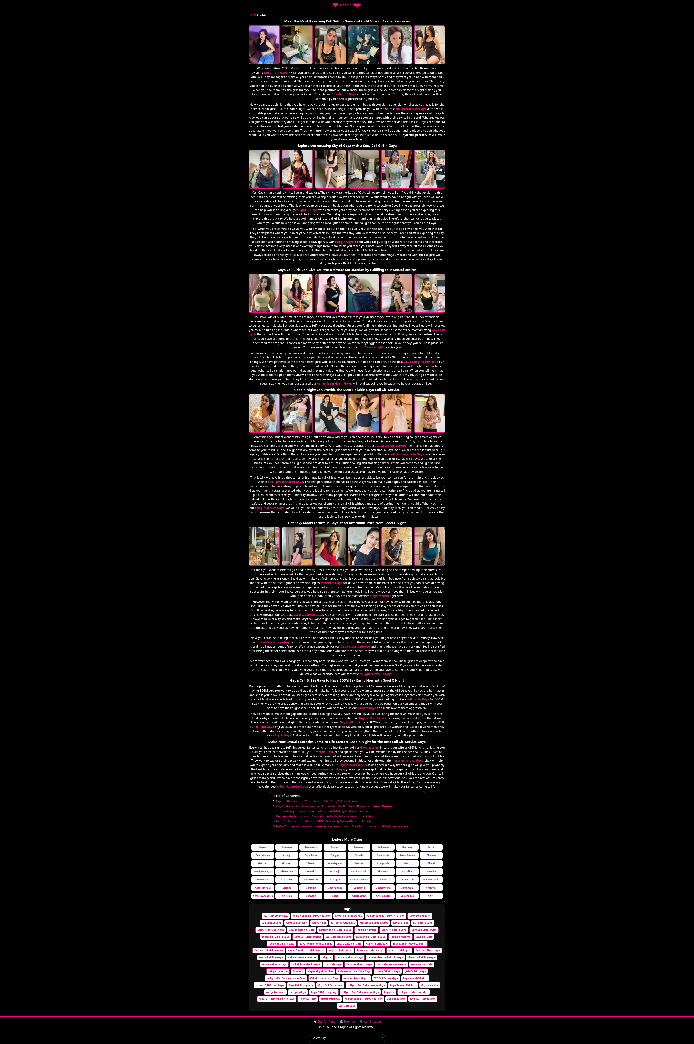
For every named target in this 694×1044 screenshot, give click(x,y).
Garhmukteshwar (359, 879)
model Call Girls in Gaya (275, 936)
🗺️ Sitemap (347, 1022)
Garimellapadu (359, 871)
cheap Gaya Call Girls (349, 943)
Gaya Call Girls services (307, 936)
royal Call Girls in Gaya (281, 943)
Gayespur (287, 847)
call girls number (366, 929)
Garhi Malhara (263, 887)
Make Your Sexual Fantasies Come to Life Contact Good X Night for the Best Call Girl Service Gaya (342, 826)
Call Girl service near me (302, 957)
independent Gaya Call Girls (409, 943)
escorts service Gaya (308, 615)
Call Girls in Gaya (422, 923)
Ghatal (431, 863)
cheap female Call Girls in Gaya (306, 950)
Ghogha (287, 887)
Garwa (310, 863)
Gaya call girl (373, 347)
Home (252, 14)
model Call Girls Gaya (274, 964)
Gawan (263, 847)
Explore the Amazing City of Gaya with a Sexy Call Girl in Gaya (317, 801)
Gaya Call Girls (424, 936)
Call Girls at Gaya (271, 923)
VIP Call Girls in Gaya (386, 978)
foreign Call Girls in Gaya (268, 950)
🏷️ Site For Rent (324, 1022)
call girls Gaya (346, 94)
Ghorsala (287, 895)
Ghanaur (431, 855)
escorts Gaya (367, 708)
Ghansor (286, 863)
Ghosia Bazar (383, 895)
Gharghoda (383, 863)
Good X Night (351, 5)
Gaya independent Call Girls (315, 943)
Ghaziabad (287, 879)
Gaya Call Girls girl (296, 923)
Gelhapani (383, 847)
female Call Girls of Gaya (270, 985)
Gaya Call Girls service (424, 929)
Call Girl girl (319, 923)
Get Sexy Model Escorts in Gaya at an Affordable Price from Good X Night (326, 816)
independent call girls (356, 978)
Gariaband (263, 879)
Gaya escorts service (355, 646)
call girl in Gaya (306, 210)
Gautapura (311, 847)
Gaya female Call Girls (301, 929)
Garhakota (359, 887)
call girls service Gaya (411, 109)
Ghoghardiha (335, 887)
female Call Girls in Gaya (374, 923)
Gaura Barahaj (407, 855)
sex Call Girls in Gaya (271, 957)
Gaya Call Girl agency (301, 985)
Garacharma (407, 895)
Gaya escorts (379, 596)
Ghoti (431, 895)
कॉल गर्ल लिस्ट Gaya (330, 999)
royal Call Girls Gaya (340, 950)
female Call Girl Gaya (427, 950)
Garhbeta (311, 887)
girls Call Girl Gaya (415, 971)
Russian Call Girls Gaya (349, 957)
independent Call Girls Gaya (354, 971)
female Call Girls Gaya (359, 964)
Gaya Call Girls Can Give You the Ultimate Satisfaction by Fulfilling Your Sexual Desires (334, 806)
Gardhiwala (407, 887)
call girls (326, 957)
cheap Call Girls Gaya (388, 971)
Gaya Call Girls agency (324, 992)
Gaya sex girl (400, 923)
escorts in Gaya (331, 583)
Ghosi (335, 895)
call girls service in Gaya (334, 383)
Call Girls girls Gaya (377, 943)
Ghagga (335, 855)
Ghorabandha (383, 887)
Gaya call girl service (391, 446)
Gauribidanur (263, 855)
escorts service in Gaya (275, 642)
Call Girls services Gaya (270, 929)
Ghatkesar (383, 871)
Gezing (287, 855)
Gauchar (262, 863)
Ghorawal (431, 887)
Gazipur (335, 847)
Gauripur (407, 847)
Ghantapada (335, 863)
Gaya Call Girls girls (399, 950)
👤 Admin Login (370, 1022)
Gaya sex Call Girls (419, 916)
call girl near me (278, 971)
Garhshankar (311, 879)
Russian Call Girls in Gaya (370, 936)
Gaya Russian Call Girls (403, 985)
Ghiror (383, 879)
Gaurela (359, 855)
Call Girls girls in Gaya (393, 929)
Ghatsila (431, 871)
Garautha (311, 895)
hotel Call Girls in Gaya (370, 950)
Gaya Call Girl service (330, 985)
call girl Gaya (344, 242)
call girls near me (400, 936)
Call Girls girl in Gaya (276, 916)
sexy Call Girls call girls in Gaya (276, 999)
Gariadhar (407, 871)
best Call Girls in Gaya (422, 999)
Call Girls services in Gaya (391, 964)
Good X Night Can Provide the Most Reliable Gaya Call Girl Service (323, 811)
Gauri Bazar (311, 855)
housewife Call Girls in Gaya (335, 929)
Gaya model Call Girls (415, 978)
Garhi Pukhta (407, 879)
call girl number (275, 992)
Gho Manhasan (431, 879)
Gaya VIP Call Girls (421, 964)
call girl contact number (413, 992)
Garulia (359, 863)
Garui (407, 863)
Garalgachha (359, 895)
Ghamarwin (383, 855)
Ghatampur (287, 871)
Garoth (311, 871)
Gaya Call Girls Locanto (348, 916)
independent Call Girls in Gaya (385, 957)
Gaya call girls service (419, 362)
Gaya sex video (429, 985)
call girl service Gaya (269, 508)
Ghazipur (335, 879)
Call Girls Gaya (333, 964)
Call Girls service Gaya (338, 936)
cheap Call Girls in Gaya (421, 957)
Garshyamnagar (262, 871)
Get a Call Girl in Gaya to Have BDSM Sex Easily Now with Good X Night (324, 821)
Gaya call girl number (320, 971)
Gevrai (431, 847)
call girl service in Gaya (286, 482)
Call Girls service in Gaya (306, 964)
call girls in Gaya (276, 73)
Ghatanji (335, 871)
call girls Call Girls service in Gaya (286, 978)
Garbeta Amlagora (263, 895)
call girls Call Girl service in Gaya (311, 916)
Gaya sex (298, 971)
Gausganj (359, 847)
